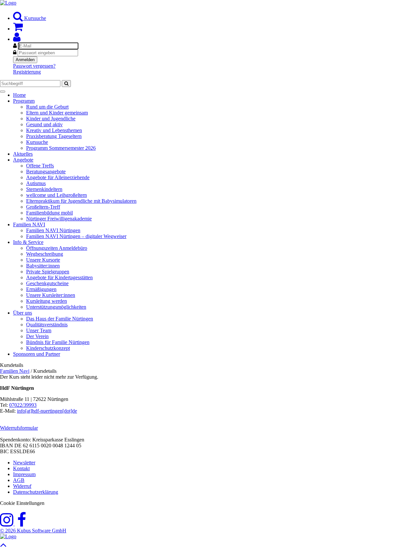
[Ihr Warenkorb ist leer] (18, 28)
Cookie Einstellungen (22, 503)
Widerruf (22, 486)
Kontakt (21, 468)
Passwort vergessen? (34, 66)
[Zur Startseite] (8, 3)
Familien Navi (14, 371)
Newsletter (24, 462)
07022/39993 (23, 405)
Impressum (24, 474)
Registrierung (27, 72)
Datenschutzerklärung (35, 492)
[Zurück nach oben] (3, 546)
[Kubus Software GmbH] (8, 536)
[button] (17, 39)
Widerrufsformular (19, 428)
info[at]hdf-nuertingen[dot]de (47, 411)
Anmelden (25, 59)
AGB (18, 480)
